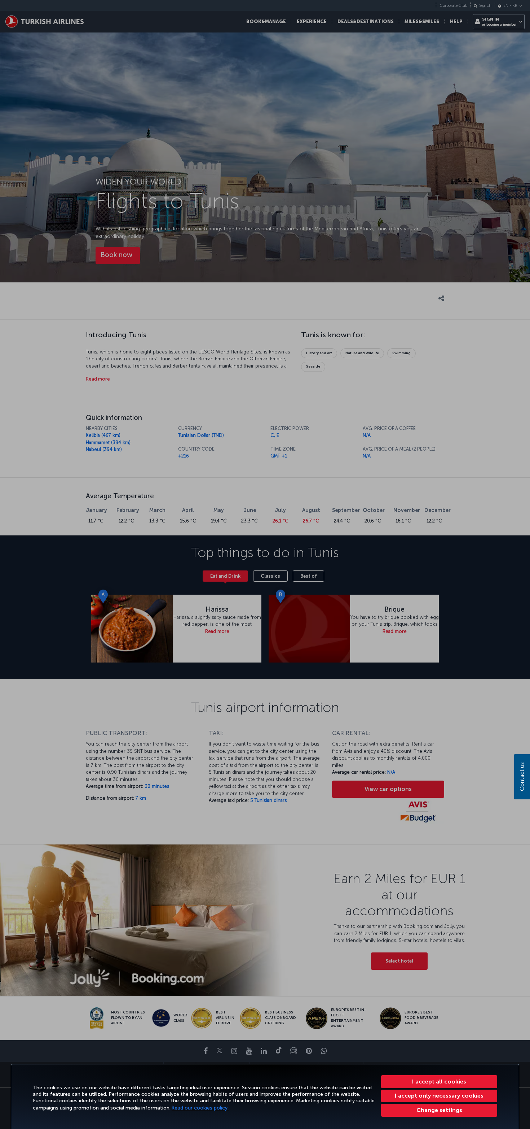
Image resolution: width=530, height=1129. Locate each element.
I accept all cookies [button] (439, 1081)
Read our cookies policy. (200, 1108)
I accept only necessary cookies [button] (439, 1095)
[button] (439, 1110)
